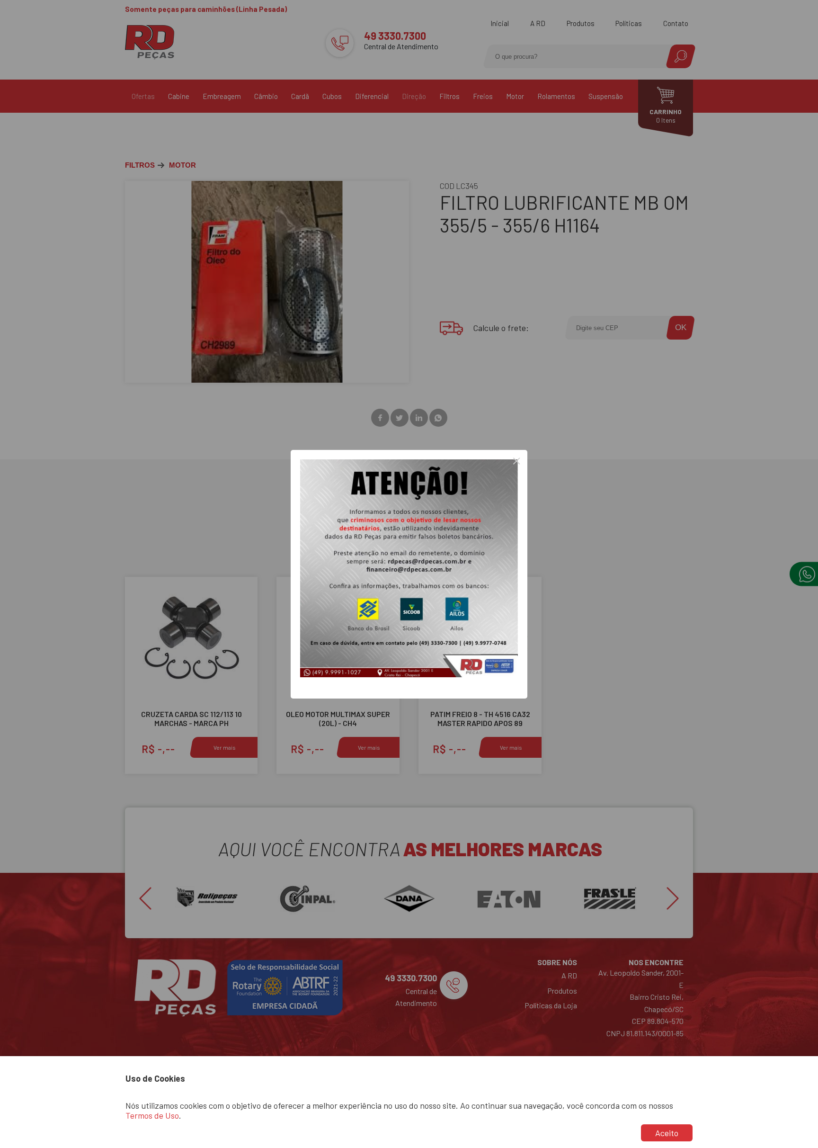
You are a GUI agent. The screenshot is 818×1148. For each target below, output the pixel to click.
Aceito (666, 1133)
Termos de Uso (152, 1115)
